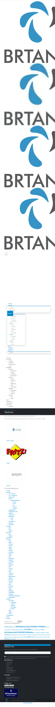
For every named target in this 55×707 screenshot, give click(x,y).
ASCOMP (11, 550)
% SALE (8, 490)
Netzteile (11, 523)
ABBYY (10, 542)
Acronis (10, 545)
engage (13, 629)
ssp (29, 637)
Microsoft (11, 579)
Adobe (10, 547)
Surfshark (11, 594)
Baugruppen (14, 336)
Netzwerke (11, 308)
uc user (32, 637)
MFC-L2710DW (41, 632)
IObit (10, 571)
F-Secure (11, 568)
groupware (22, 629)
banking (26, 627)
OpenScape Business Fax (42, 634)
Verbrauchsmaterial (15, 500)
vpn (42, 637)
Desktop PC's (12, 497)
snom (10, 613)
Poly (10, 529)
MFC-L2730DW (46, 632)
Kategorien (10, 313)
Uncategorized (10, 615)
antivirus (10, 627)
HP (13, 505)
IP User (39, 629)
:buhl (10, 540)
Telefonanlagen (12, 310)
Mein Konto (10, 350)
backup (19, 626)
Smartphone (9, 537)
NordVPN (11, 586)
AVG (10, 557)
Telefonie (11, 334)
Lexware (11, 574)
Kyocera (15, 506)
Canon (14, 503)
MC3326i (18, 632)
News (8, 400)
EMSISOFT (11, 565)
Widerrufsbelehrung (11, 670)
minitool (6, 634)
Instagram (11, 685)
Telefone (13, 605)
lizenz (42, 629)
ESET (12, 331)
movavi (10, 582)
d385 (11, 629)
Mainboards (11, 516)
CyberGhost (11, 561)
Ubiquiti (10, 536)
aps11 (14, 626)
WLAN (13, 344)
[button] (6, 252)
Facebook (6, 685)
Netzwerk (11, 341)
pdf (11, 637)
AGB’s (8, 665)
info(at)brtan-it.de (14, 680)
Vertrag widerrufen (27, 703)
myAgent (11, 634)
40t (7, 627)
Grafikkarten (12, 515)
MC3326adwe (9, 632)
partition (48, 634)
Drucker (13, 318)
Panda (10, 589)
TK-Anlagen (13, 607)
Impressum (9, 664)
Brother (14, 502)
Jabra (10, 527)
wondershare (12, 597)
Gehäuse (11, 513)
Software (11, 323)
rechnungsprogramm (16, 637)
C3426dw (41, 626)
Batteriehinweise (10, 672)
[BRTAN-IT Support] (11, 693)
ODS (22, 634)
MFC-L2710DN (35, 632)
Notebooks (14, 320)
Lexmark (15, 508)
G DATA (10, 570)
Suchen (19, 621)
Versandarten (10, 668)
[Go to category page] (29, 430)
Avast (13, 328)
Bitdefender (14, 329)
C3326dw (33, 626)
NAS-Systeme (14, 321)
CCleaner (11, 560)
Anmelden (11, 352)
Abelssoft (11, 544)
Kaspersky (11, 573)
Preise (10, 366)
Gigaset (10, 612)
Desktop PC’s (14, 316)
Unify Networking (38, 637)
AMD (12, 518)
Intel (12, 519)
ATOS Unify (11, 600)
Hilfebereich (9, 401)
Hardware (11, 315)
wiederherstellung (46, 637)
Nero (10, 584)
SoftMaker (11, 591)
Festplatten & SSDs (13, 511)
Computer (11, 307)
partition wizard (7, 637)
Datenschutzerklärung (23, 658)
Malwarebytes (12, 576)
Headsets (13, 337)
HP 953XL (27, 629)
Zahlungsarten (10, 667)
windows (6, 639)
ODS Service (25, 634)
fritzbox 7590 (17, 629)
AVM (12, 342)
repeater (21, 637)
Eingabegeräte (12, 510)
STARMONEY (14, 333)
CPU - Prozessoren (13, 495)
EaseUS (10, 563)
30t (5, 627)
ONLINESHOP (9, 403)
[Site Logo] (7, 700)
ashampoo (14, 326)
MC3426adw (27, 632)
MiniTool (11, 581)
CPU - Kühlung (12, 494)
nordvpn (19, 634)
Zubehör (11, 531)
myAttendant (15, 634)
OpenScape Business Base (32, 634)
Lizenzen (13, 339)
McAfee (10, 578)
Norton (10, 587)
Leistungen (10, 305)
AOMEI (13, 324)
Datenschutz (9, 662)
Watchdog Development (14, 595)
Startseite (9, 358)
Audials (10, 553)
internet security (35, 629)
